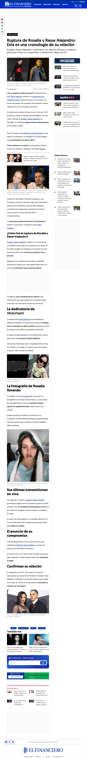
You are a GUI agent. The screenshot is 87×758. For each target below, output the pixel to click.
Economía (37, 4)
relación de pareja (23, 628)
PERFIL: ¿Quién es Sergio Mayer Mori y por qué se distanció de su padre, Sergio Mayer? (39, 649)
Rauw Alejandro (16, 97)
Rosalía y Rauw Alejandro (30, 119)
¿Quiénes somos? (28, 756)
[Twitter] (79, 2)
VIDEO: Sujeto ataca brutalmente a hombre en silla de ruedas (71, 115)
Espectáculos (12, 34)
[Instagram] (80, 2)
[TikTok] (84, 2)
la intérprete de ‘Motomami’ (32, 133)
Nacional (56, 4)
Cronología (41, 628)
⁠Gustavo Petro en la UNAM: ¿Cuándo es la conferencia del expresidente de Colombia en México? (20, 695)
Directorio (38, 756)
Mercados (47, 4)
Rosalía (42, 149)
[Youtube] (82, 2)
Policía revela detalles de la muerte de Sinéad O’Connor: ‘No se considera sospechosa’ (16, 649)
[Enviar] (43, 663)
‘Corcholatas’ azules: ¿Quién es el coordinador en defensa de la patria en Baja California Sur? (20, 705)
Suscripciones (46, 756)
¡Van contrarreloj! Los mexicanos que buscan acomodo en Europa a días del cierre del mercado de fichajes (71, 70)
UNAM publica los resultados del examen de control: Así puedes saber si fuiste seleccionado (42, 695)
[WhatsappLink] (28, 676)
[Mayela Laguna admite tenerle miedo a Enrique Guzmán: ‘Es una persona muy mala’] (14, 158)
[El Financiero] (18, 4)
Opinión (65, 4)
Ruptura (33, 628)
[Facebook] (77, 2)
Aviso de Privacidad (58, 756)
